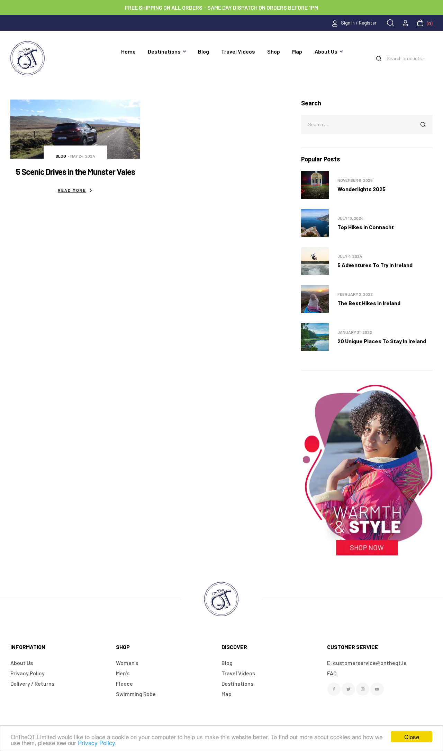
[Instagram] (362, 689)
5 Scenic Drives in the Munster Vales (75, 172)
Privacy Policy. (97, 742)
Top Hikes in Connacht (365, 227)
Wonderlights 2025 (361, 189)
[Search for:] (367, 124)
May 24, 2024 (82, 155)
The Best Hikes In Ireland (368, 303)
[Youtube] (376, 689)
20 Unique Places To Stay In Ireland (381, 341)
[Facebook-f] (334, 689)
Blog (61, 155)
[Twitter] (348, 689)
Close (411, 736)
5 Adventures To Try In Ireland (375, 265)
